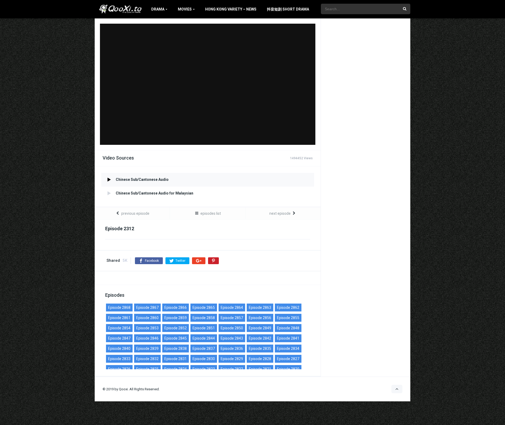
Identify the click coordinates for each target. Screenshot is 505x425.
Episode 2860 (147, 318)
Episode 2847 (119, 338)
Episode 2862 (288, 307)
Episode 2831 (175, 359)
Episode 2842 (260, 338)
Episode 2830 (204, 359)
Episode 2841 (288, 338)
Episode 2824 (175, 369)
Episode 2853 (147, 328)
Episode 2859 (175, 318)
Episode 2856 (260, 318)
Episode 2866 (175, 307)
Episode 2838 (175, 348)
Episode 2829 (232, 359)
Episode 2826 (119, 369)
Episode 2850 (232, 328)
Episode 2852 (175, 328)
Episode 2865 (204, 307)
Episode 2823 (204, 369)
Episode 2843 (232, 338)
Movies (185, 9)
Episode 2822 (232, 369)
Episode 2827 (288, 359)
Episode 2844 (204, 338)
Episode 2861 (119, 318)
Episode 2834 (288, 348)
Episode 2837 (204, 348)
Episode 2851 (204, 328)
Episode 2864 (232, 307)
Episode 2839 (147, 348)
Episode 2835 (260, 348)
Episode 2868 (119, 307)
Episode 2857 (232, 318)
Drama (157, 9)
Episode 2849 (260, 328)
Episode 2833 (119, 359)
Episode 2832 (147, 359)
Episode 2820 (288, 369)
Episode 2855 (288, 318)
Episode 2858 (204, 318)
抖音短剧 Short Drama (288, 9)
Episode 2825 (147, 369)
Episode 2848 (288, 328)
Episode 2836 (232, 348)
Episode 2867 (147, 307)
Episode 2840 (119, 348)
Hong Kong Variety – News (230, 9)
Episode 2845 (175, 338)
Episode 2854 (119, 328)
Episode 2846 (147, 338)
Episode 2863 (260, 307)
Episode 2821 (260, 369)
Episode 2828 (260, 359)
